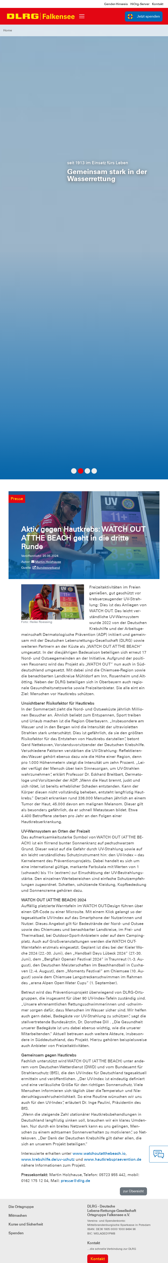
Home (7, 30)
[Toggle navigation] (81, 16)
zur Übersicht (133, 1191)
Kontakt (157, 4)
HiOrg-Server (139, 4)
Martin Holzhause (48, 562)
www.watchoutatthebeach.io (99, 1153)
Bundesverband (48, 568)
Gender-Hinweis (116, 4)
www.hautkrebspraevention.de (112, 1159)
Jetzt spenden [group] (148, 16)
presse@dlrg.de (75, 1180)
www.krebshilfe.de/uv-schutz (48, 1159)
